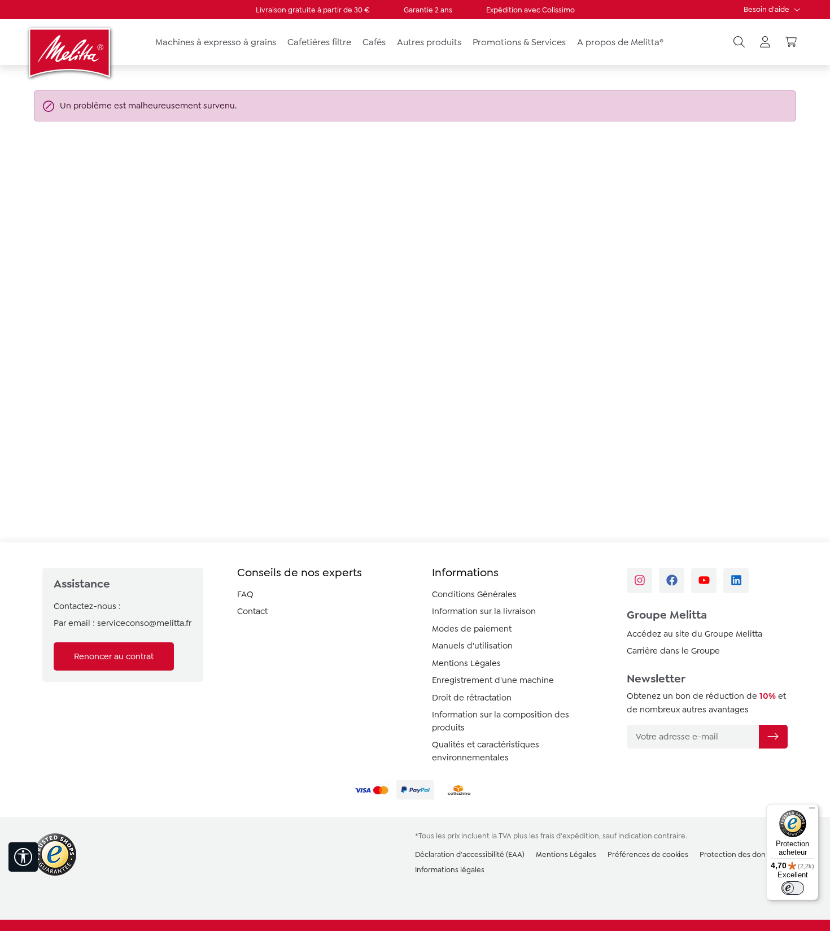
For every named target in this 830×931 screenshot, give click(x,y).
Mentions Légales (466, 663)
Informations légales (449, 870)
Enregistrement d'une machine (493, 680)
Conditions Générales (474, 594)
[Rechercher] (739, 42)
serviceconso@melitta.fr (144, 623)
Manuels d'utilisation (472, 645)
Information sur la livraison (484, 611)
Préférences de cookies (648, 854)
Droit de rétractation (472, 697)
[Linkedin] (736, 580)
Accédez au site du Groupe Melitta (694, 633)
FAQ (245, 594)
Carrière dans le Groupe (673, 650)
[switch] (792, 888)
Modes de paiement (472, 628)
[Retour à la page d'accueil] (70, 52)
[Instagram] (639, 580)
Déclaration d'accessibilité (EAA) (470, 854)
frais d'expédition (569, 836)
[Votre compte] (765, 42)
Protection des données (741, 854)
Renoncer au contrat (114, 656)
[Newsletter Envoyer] (773, 737)
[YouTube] (704, 580)
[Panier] (791, 42)
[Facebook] (672, 580)
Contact (252, 611)
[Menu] (812, 810)
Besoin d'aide (767, 9)
